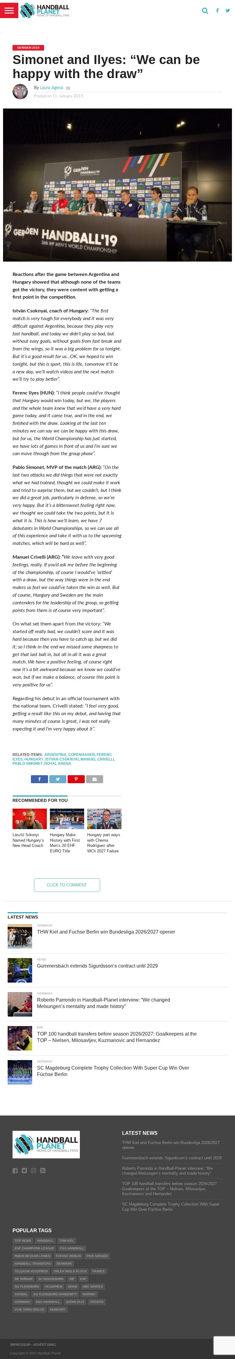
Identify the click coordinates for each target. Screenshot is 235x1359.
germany (22, 1302)
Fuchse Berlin (68, 1256)
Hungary (33, 759)
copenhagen (81, 755)
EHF (83, 1279)
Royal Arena (57, 763)
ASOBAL (21, 1294)
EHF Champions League (34, 1248)
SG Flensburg (27, 1286)
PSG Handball (72, 1248)
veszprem (53, 1286)
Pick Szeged (97, 1256)
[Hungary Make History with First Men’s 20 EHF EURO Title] (67, 827)
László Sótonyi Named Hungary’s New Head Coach (28, 840)
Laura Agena (51, 87)
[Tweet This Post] (57, 777)
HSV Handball (48, 1302)
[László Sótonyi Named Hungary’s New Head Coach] (30, 827)
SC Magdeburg (51, 1279)
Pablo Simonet (28, 763)
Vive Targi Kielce (29, 1309)
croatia (96, 1302)
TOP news (23, 1240)
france (98, 1271)
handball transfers (33, 1263)
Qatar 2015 (75, 1302)
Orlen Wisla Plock (70, 1271)
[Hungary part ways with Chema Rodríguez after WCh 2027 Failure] (104, 827)
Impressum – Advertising (33, 1344)
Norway (89, 1294)
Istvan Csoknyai (62, 759)
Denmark (64, 1263)
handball (45, 1240)
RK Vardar (23, 1279)
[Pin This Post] (76, 777)
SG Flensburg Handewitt (55, 1294)
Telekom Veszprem (31, 1271)
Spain (72, 1286)
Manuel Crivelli (97, 759)
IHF (71, 1279)
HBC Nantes (93, 1286)
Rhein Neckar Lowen (32, 1256)
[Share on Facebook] (39, 777)
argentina (55, 755)
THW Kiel (66, 1240)
